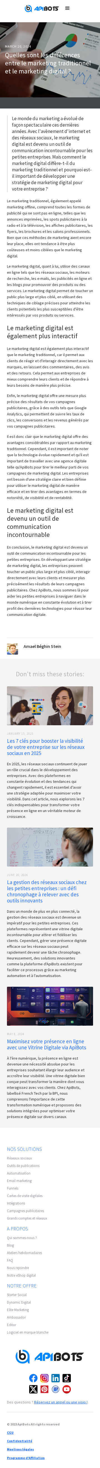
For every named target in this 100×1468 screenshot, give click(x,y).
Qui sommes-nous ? (22, 1237)
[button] (67, 8)
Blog (10, 1245)
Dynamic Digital (19, 1302)
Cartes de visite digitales (24, 1195)
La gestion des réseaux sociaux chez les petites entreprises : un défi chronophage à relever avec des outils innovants (47, 891)
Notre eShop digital (21, 1275)
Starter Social (17, 1294)
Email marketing (19, 1180)
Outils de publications (23, 1165)
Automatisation (19, 1173)
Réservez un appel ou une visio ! (61, 1402)
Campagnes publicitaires (25, 1210)
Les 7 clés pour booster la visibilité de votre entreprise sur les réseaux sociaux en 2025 (45, 747)
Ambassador (16, 1317)
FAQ (10, 1260)
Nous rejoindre (18, 1267)
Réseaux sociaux (19, 1158)
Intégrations (16, 1203)
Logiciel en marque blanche (27, 1332)
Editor (11, 1325)
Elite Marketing (18, 1309)
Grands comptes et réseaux (27, 1218)
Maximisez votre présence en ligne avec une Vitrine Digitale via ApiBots (46, 1044)
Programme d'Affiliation (26, 1458)
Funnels (12, 1188)
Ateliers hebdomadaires (24, 1252)
